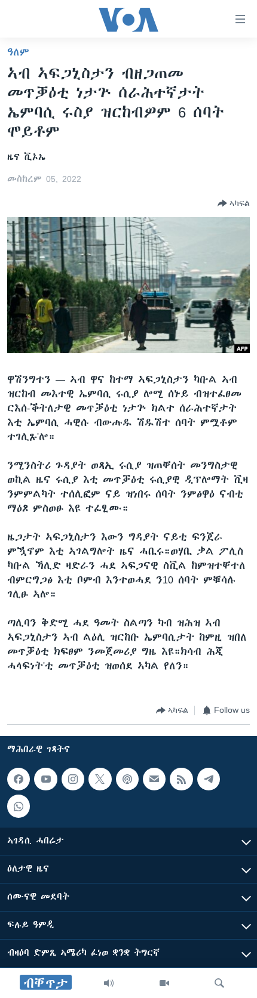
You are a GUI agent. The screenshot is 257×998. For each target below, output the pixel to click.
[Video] (164, 983)
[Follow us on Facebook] (18, 779)
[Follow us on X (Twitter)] (99, 779)
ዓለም (18, 52)
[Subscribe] (154, 779)
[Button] (234, 203)
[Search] (219, 983)
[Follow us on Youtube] (45, 779)
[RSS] (181, 779)
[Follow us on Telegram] (208, 779)
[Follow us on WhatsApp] (18, 806)
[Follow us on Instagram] (73, 779)
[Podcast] (127, 779)
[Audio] (109, 983)
